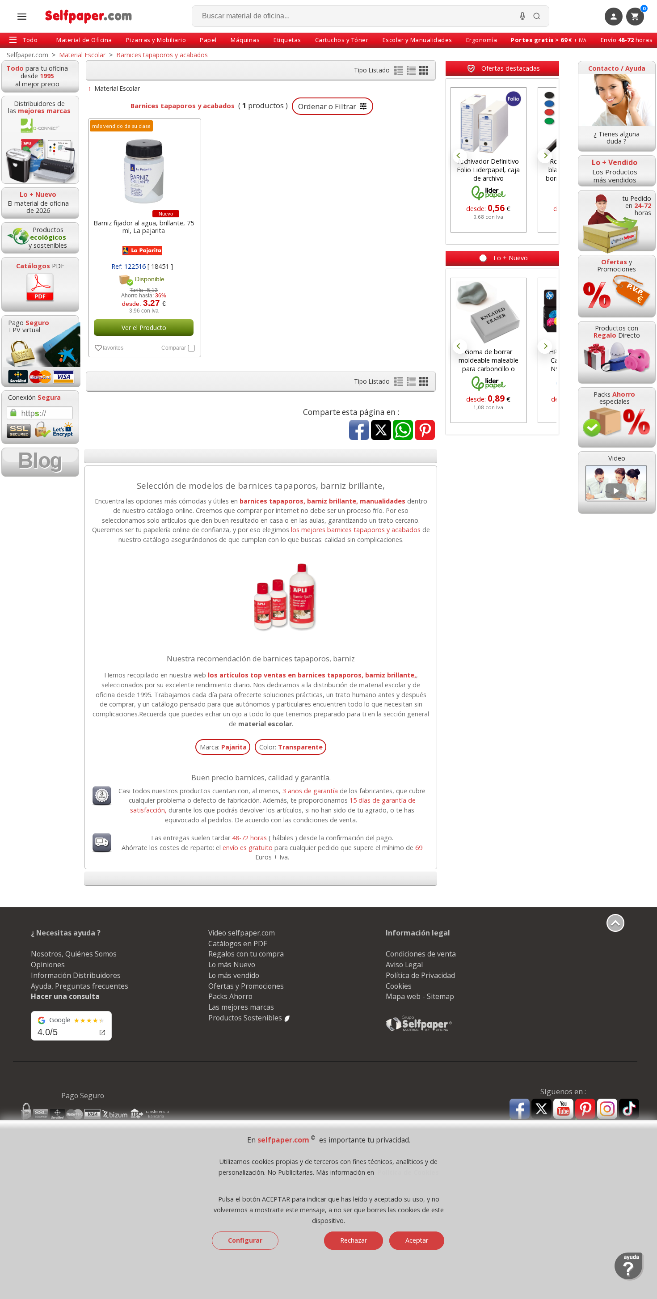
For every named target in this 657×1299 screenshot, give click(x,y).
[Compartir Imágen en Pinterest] (425, 431)
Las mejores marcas (241, 1007)
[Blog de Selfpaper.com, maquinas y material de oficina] (40, 462)
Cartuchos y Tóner (342, 40)
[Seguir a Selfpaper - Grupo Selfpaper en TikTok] (629, 1109)
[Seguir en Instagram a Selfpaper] (607, 1110)
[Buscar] (536, 16)
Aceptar (416, 1240)
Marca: (223, 747)
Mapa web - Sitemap (420, 996)
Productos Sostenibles (246, 1018)
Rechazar (353, 1240)
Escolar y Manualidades (417, 40)
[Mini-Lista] (412, 72)
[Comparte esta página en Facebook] (359, 431)
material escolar (265, 723)
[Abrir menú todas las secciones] (22, 16)
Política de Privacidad (420, 975)
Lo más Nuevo (231, 964)
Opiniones (48, 964)
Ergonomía (481, 40)
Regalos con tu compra (246, 954)
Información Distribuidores (76, 975)
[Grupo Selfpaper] (419, 1031)
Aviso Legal (404, 964)
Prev (460, 156)
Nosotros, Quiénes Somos (74, 954)
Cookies (399, 986)
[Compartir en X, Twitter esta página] (381, 431)
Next (545, 156)
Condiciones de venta (421, 954)
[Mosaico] (423, 72)
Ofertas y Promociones (246, 986)
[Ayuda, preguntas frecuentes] (629, 1278)
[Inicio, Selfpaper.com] (89, 16)
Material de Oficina (84, 40)
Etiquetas (287, 40)
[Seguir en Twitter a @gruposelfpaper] (541, 1109)
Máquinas (245, 40)
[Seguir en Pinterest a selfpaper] (585, 1110)
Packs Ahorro (230, 996)
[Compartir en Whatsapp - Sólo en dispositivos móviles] (403, 431)
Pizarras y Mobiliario (156, 40)
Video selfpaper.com (241, 933)
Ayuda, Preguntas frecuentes (79, 986)
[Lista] (399, 72)
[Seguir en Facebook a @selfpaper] (520, 1110)
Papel (208, 40)
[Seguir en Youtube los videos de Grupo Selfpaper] (563, 1109)
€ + (548, 40)
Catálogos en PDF (237, 943)
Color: (291, 747)
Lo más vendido (233, 975)
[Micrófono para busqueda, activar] (522, 16)
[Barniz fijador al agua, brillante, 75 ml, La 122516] (143, 166)
